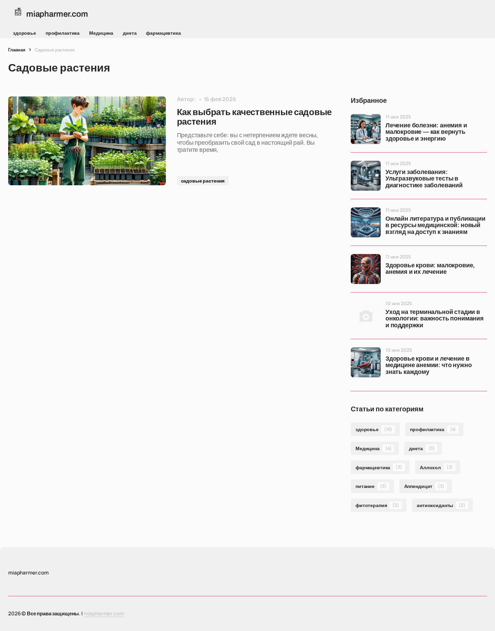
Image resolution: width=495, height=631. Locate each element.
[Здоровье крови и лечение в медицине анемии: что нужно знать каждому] (366, 362)
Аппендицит (424, 486)
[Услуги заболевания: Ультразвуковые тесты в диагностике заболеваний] (366, 176)
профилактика (63, 33)
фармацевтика (163, 33)
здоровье (24, 33)
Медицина (101, 33)
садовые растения (203, 180)
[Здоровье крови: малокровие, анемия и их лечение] (366, 269)
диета (129, 33)
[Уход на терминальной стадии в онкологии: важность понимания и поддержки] (366, 316)
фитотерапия (377, 505)
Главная (17, 50)
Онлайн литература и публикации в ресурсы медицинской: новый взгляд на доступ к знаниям (435, 226)
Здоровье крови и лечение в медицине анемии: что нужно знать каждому (428, 366)
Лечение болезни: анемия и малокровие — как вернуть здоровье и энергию (426, 132)
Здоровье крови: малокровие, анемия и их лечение (430, 268)
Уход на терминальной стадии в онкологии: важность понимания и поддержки (434, 319)
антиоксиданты (441, 505)
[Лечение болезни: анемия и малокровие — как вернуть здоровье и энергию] (366, 129)
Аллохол (436, 467)
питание (371, 486)
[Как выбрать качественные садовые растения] (87, 140)
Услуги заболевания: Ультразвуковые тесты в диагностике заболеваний (424, 179)
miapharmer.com (104, 613)
